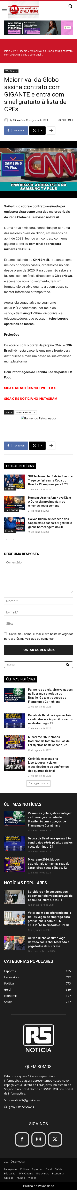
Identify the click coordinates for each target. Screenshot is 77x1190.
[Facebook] (22, 1139)
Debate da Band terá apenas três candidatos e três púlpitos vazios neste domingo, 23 (50, 719)
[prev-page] (6, 539)
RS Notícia (19, 119)
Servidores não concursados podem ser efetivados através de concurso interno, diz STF (50, 896)
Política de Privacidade (38, 1186)
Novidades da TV (25, 412)
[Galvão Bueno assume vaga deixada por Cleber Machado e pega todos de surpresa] (14, 943)
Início (7, 51)
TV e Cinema (20, 51)
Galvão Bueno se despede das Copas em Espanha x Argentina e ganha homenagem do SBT (50, 523)
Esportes (10, 488)
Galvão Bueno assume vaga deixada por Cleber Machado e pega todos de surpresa (48, 942)
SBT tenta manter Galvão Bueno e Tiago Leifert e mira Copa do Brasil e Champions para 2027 (50, 480)
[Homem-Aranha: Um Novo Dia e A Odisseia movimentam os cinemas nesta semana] (14, 503)
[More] (51, 130)
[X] (55, 1139)
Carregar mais (37, 783)
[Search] (68, 664)
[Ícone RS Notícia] (23, 9)
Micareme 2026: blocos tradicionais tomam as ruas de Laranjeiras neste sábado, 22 (49, 741)
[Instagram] (38, 1139)
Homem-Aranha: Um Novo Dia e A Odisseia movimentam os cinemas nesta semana (49, 501)
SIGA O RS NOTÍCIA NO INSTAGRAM (30, 399)
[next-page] (13, 539)
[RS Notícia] (6, 120)
